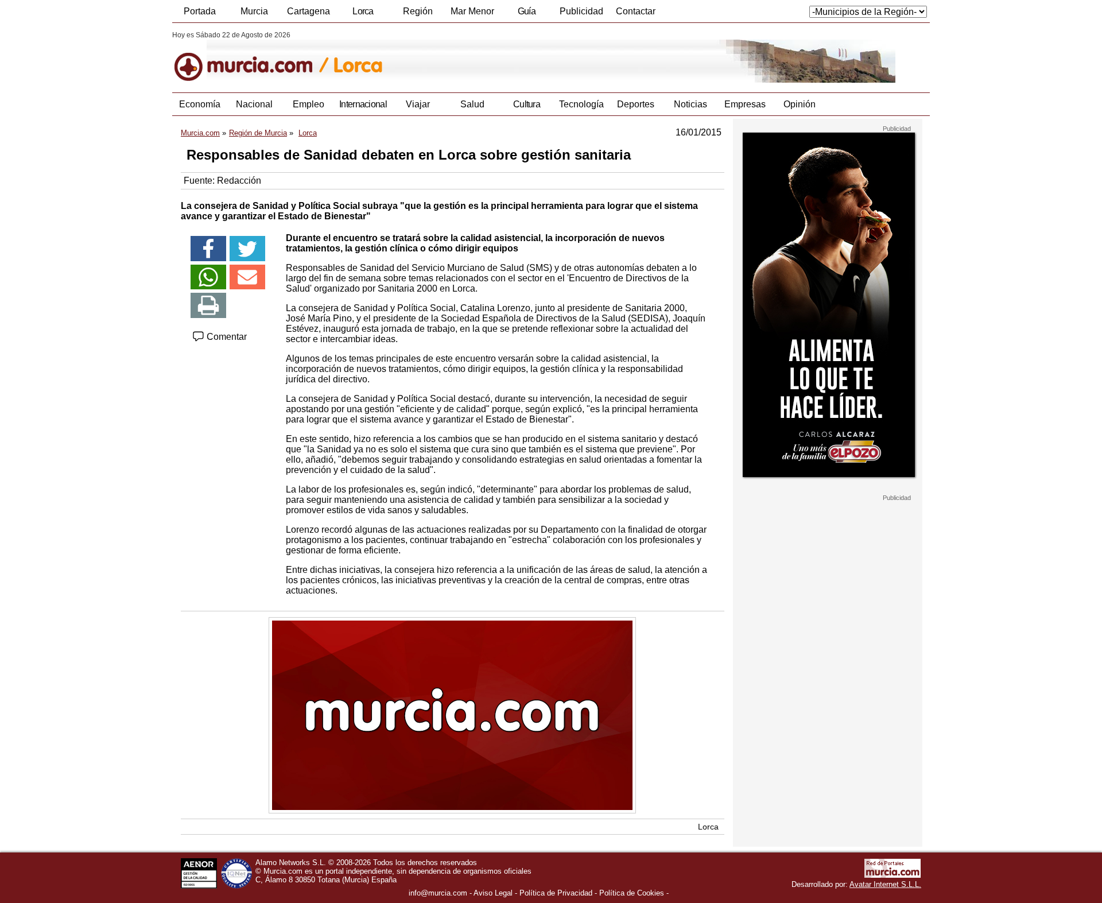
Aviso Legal (493, 893)
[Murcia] (251, 57)
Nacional (254, 104)
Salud (472, 104)
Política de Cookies (631, 893)
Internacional (363, 104)
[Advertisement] (828, 674)
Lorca (363, 11)
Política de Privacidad (555, 893)
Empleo (308, 104)
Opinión (799, 104)
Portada (200, 11)
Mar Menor (472, 11)
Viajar (418, 104)
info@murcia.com (438, 893)
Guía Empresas (526, 14)
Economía (199, 104)
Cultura (526, 104)
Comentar (225, 337)
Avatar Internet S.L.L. (885, 884)
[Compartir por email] (247, 277)
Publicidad (581, 11)
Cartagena (308, 11)
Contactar (635, 11)
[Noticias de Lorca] (452, 57)
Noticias (690, 104)
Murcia (254, 11)
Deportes (635, 104)
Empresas (745, 104)
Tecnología (581, 104)
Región (418, 11)
